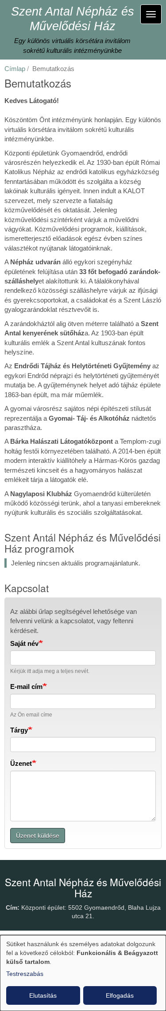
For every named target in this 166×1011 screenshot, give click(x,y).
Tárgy (19, 730)
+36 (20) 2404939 (69, 933)
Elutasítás (43, 995)
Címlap (14, 68)
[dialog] (83, 973)
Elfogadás (120, 995)
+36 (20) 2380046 (123, 933)
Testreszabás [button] (24, 973)
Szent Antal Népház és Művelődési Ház (72, 19)
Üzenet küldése (37, 835)
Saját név (24, 643)
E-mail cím (26, 686)
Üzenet (21, 763)
